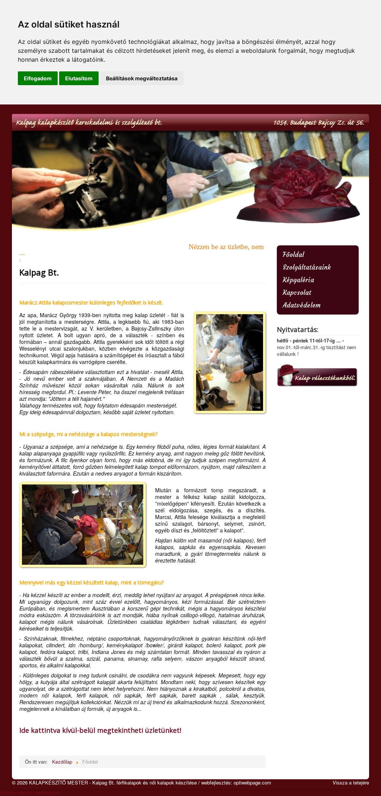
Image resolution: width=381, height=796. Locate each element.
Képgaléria (298, 280)
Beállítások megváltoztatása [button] (141, 78)
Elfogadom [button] (38, 78)
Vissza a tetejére (351, 782)
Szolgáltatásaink (307, 267)
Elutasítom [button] (79, 78)
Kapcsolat (297, 293)
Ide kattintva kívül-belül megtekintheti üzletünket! (100, 730)
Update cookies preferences (30, 792)
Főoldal (293, 255)
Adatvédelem (302, 305)
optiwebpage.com (252, 782)
